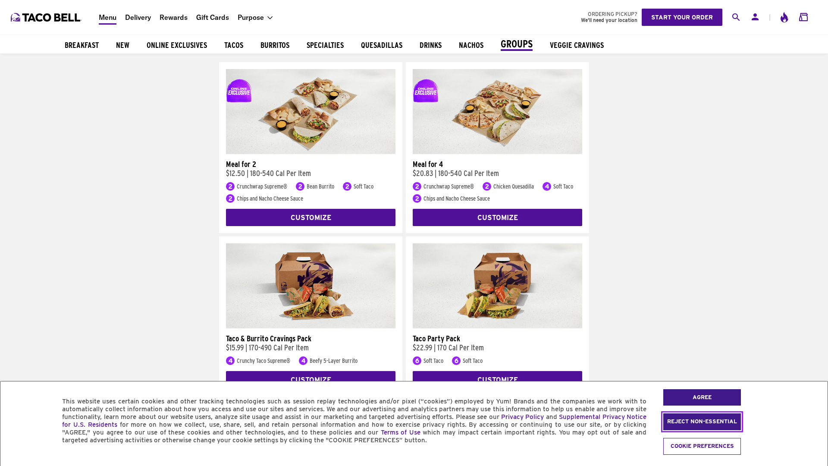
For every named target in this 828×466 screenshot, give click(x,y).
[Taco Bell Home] (47, 17)
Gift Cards (212, 17)
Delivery (138, 17)
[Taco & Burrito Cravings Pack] (310, 326)
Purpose (251, 17)
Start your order (682, 17)
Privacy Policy (522, 417)
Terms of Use (400, 432)
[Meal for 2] (310, 151)
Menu (107, 17)
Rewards (174, 17)
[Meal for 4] (497, 151)
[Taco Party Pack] (497, 326)
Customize (311, 218)
